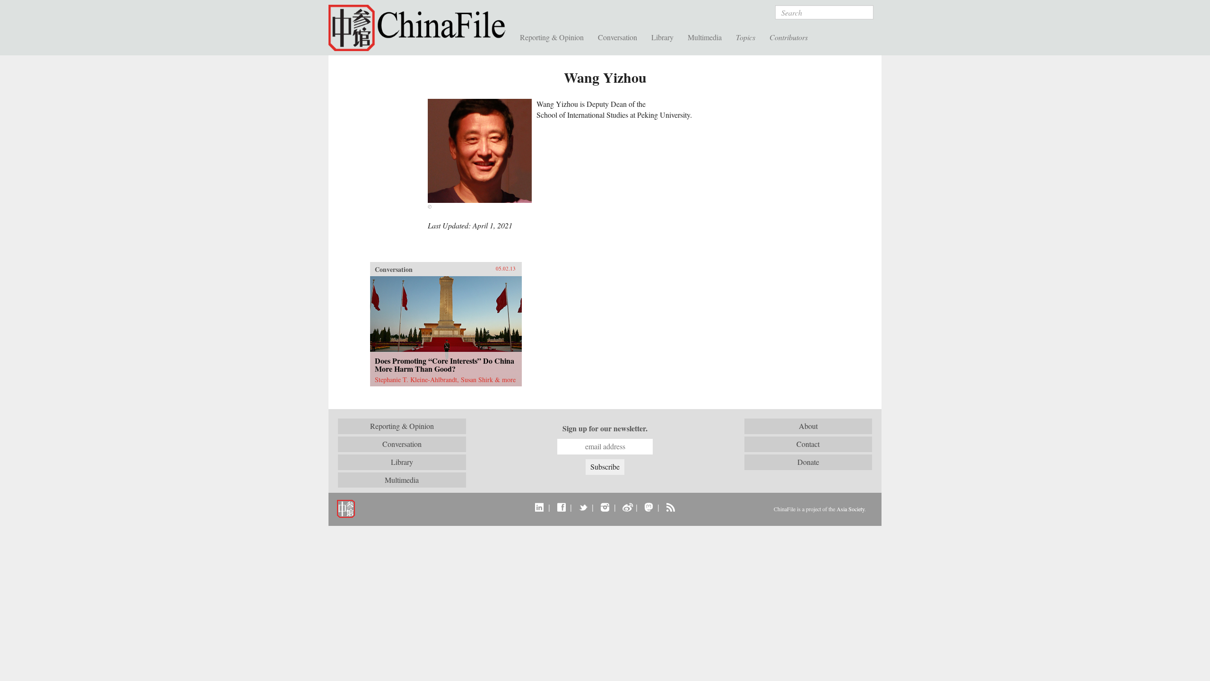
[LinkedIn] (539, 507)
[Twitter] (583, 507)
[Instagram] (605, 507)
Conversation (617, 37)
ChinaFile (420, 28)
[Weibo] (627, 507)
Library (662, 37)
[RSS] (670, 507)
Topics (745, 37)
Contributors (788, 37)
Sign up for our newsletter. (605, 428)
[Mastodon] (649, 507)
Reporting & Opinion (552, 37)
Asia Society (850, 509)
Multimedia (705, 37)
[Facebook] (561, 507)
